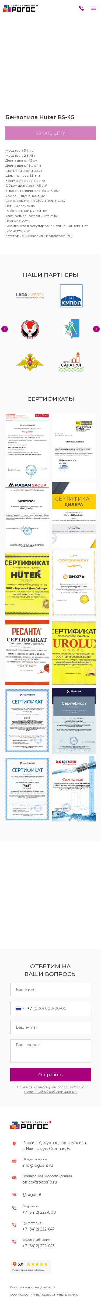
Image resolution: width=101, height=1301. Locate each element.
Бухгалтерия (31, 1198)
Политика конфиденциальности (32, 1262)
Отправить (50, 1049)
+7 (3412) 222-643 (38, 1220)
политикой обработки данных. (50, 1066)
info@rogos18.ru (37, 1140)
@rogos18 (31, 1169)
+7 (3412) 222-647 (38, 1204)
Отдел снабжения (36, 1214)
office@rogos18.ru (39, 1157)
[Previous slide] (4, 316)
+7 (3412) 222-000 (39, 1187)
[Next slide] (96, 316)
